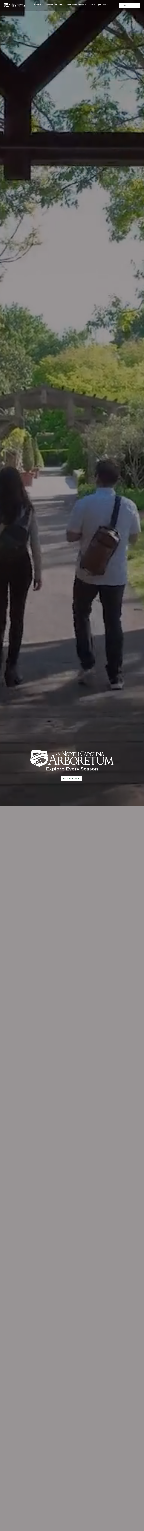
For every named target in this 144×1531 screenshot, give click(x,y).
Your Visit (37, 5)
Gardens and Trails (54, 5)
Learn (91, 5)
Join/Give (102, 5)
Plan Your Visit (71, 778)
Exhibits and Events (75, 5)
